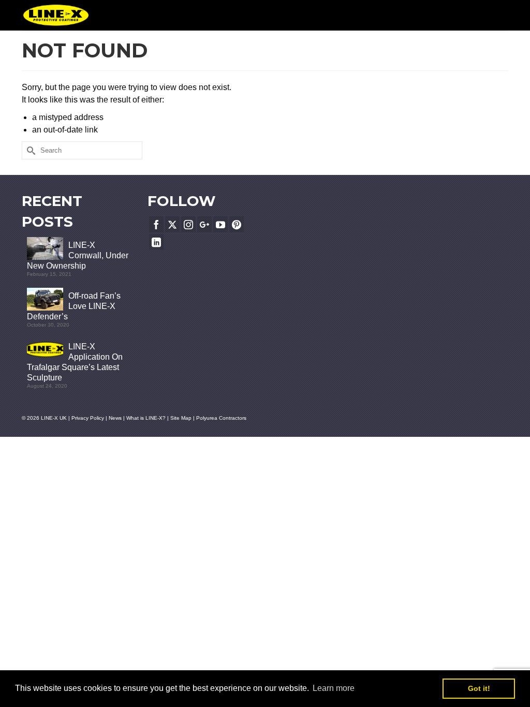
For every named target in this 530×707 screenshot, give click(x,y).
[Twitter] (172, 224)
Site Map (181, 418)
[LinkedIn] (156, 242)
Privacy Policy (87, 418)
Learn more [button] (334, 688)
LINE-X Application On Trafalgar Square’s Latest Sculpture (75, 362)
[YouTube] (220, 224)
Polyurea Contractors (221, 418)
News (115, 418)
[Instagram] (188, 224)
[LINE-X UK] (56, 15)
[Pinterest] (236, 224)
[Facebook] (156, 224)
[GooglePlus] (204, 224)
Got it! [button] (479, 688)
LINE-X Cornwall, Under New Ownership (77, 255)
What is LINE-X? (146, 418)
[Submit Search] (29, 150)
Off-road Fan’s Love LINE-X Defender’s (74, 306)
